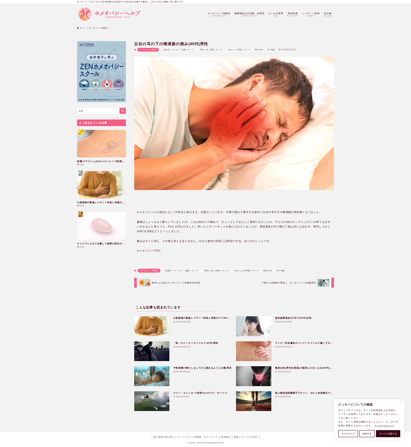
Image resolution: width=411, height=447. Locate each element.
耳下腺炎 (271, 50)
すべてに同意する (388, 433)
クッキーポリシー (384, 425)
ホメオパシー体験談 (148, 50)
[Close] (401, 402)
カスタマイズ (348, 433)
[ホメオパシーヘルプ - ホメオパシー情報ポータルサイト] (109, 14)
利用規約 (225, 437)
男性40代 (259, 50)
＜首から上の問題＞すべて (238, 50)
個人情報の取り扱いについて (169, 437)
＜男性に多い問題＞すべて (210, 50)
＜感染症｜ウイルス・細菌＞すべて (178, 50)
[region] (369, 420)
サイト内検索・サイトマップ (202, 437)
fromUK (253, 437)
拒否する (367, 433)
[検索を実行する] (122, 111)
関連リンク (239, 437)
